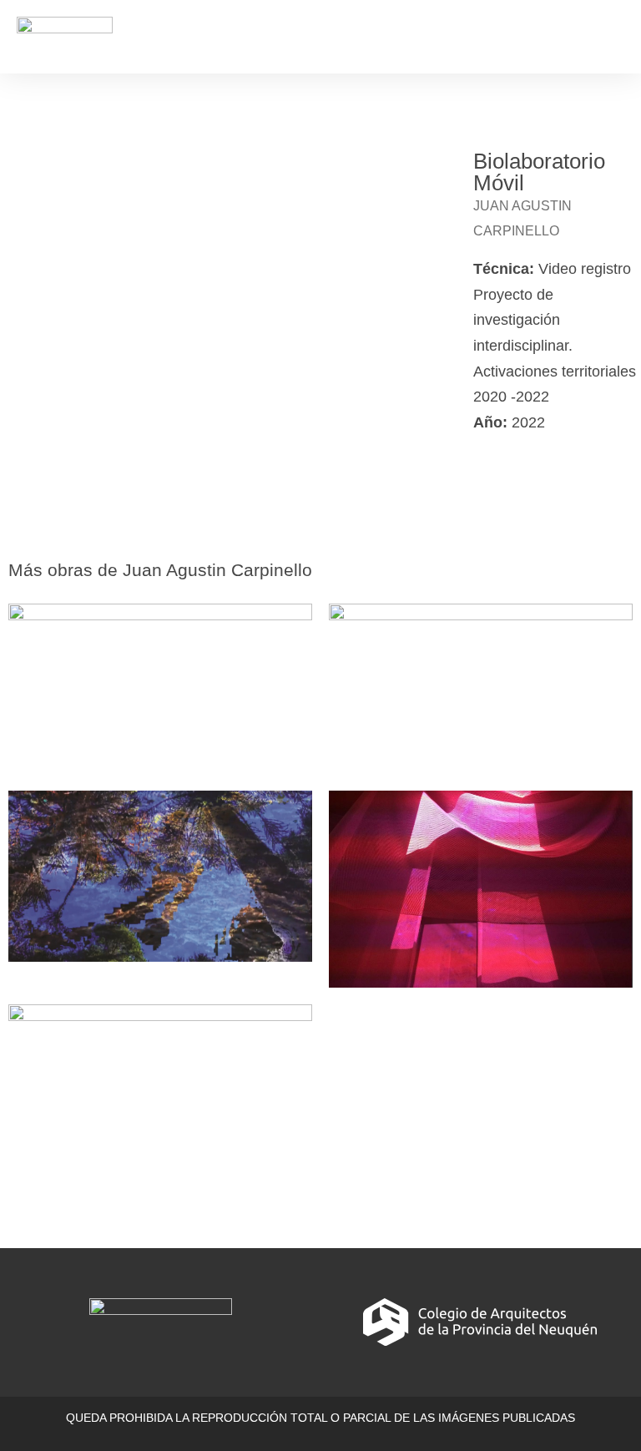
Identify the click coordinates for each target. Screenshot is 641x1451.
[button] (612, 36)
